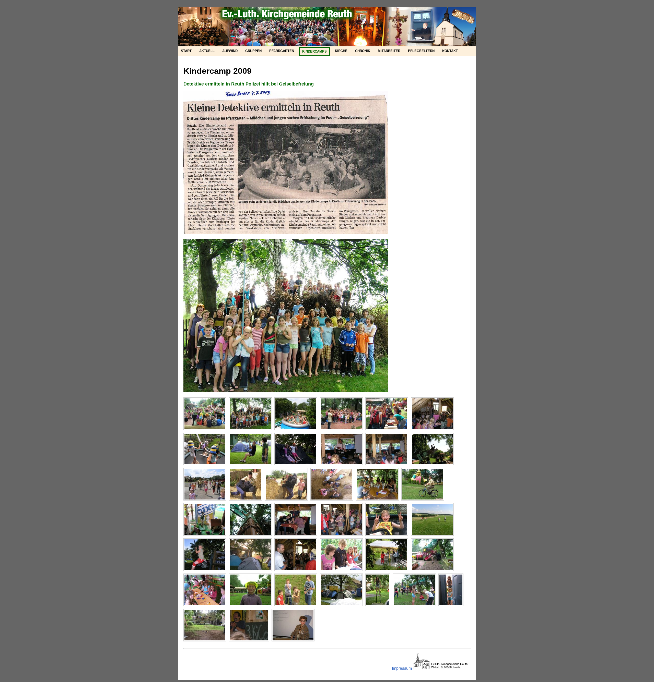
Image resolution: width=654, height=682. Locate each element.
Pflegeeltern (421, 51)
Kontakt (450, 51)
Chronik (362, 51)
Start (186, 51)
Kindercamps (314, 51)
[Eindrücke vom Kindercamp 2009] (204, 413)
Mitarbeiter (389, 51)
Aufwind (230, 51)
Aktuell (207, 51)
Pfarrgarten (281, 51)
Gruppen (253, 51)
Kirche (341, 51)
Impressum (402, 668)
